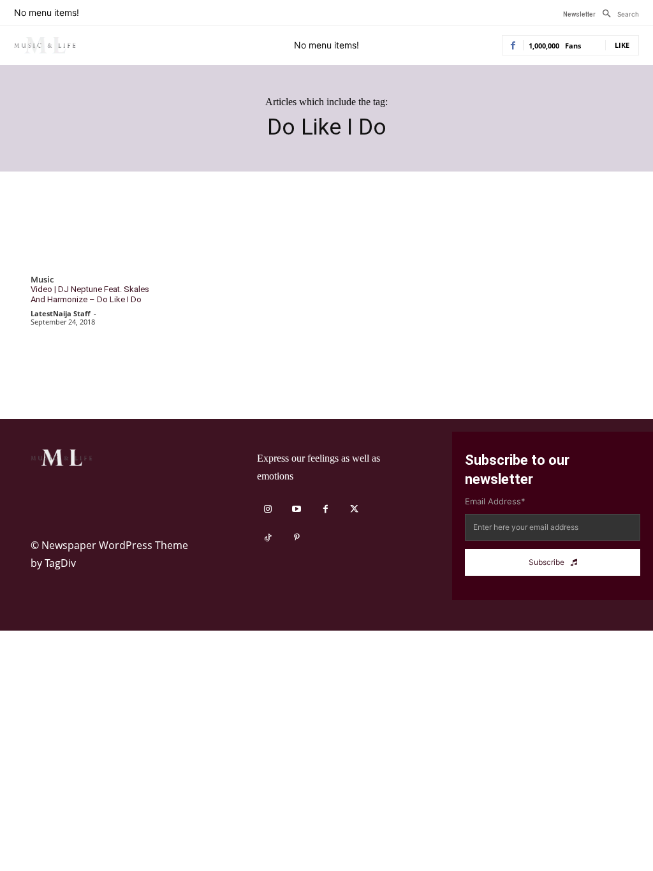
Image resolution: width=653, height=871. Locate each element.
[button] (617, 14)
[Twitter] (354, 509)
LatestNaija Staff (61, 313)
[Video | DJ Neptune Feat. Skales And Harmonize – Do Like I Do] (95, 234)
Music (42, 280)
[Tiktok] (268, 538)
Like (622, 45)
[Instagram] (268, 509)
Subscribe (546, 562)
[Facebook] (325, 509)
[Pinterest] (297, 538)
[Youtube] (297, 509)
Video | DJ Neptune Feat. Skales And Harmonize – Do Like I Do (90, 294)
